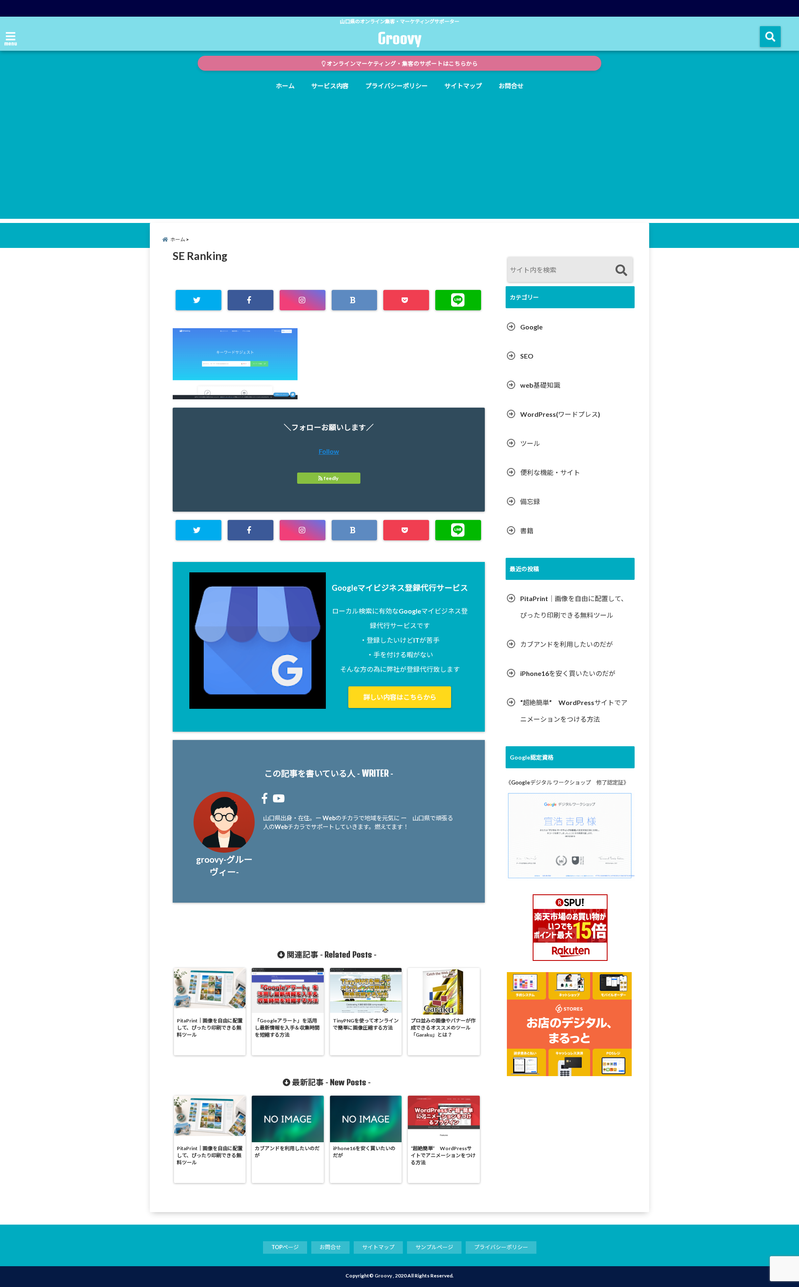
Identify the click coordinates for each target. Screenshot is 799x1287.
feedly (331, 478)
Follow (329, 451)
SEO (526, 356)
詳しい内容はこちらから (400, 697)
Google (531, 327)
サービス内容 (330, 85)
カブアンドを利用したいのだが (566, 644)
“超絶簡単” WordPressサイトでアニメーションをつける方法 (574, 710)
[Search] (621, 270)
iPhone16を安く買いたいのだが (567, 673)
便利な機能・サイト (550, 472)
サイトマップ (463, 85)
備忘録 (530, 501)
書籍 (526, 531)
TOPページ (285, 1247)
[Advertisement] (399, 160)
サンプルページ (434, 1247)
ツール (530, 443)
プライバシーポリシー (396, 85)
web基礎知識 (540, 385)
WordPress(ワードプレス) (560, 414)
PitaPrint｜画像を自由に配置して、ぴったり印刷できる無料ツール (574, 606)
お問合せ (511, 85)
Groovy (399, 38)
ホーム (285, 85)
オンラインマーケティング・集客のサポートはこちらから (401, 63)
